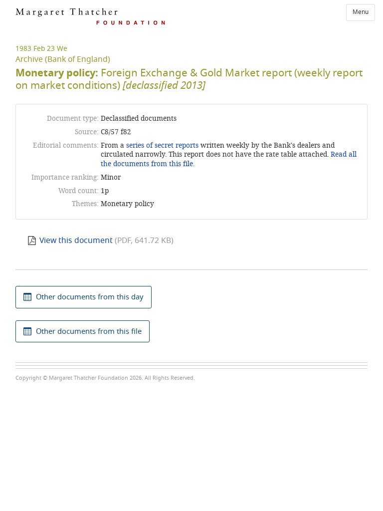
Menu (361, 11)
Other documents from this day (90, 296)
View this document (76, 241)
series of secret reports (162, 145)
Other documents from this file (89, 331)
